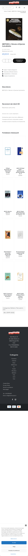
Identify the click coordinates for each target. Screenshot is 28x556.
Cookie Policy (6, 383)
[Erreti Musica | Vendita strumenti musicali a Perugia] (14, 1)
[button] (26, 525)
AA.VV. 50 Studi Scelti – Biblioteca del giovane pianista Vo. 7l (20, 171)
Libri (4, 309)
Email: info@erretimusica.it (9, 395)
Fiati (14, 374)
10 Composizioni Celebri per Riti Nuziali (20, 253)
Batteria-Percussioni (17, 308)
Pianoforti (13, 358)
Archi (14, 376)
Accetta (14, 542)
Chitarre (14, 360)
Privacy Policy (6, 385)
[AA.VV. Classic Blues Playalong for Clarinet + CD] (20, 194)
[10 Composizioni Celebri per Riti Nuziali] (20, 235)
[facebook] (12, 399)
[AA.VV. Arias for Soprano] (7, 194)
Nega (14, 546)
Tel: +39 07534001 (7, 393)
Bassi (14, 362)
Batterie (14, 372)
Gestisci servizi (14, 538)
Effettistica (14, 364)
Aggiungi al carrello (19, 61)
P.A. (14, 366)
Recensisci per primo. (7, 51)
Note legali (6, 389)
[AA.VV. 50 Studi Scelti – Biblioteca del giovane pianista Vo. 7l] (20, 151)
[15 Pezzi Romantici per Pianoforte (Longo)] (7, 151)
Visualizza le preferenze (14, 550)
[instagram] (15, 399)
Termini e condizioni (8, 387)
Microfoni (14, 370)
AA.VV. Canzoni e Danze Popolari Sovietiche (7, 295)
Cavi (14, 378)
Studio (14, 368)
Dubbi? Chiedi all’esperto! (10, 69)
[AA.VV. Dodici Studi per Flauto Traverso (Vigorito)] (20, 276)
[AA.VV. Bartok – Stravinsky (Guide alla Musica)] (7, 235)
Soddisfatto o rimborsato (10, 73)
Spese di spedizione (9, 76)
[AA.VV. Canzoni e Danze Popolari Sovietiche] (7, 276)
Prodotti (9, 11)
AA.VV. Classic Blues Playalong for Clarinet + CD (20, 213)
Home (5, 11)
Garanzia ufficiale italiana (10, 71)
